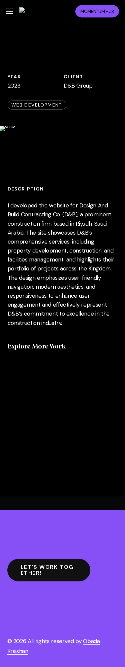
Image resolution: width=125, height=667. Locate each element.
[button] (9, 11)
